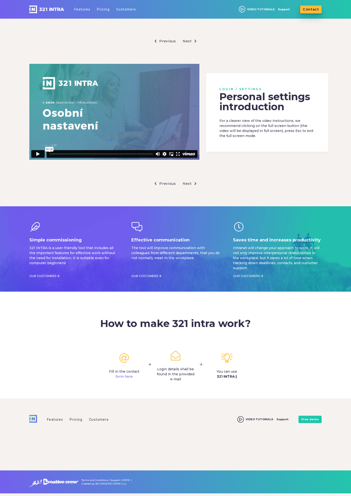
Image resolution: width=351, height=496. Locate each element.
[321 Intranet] (46, 9)
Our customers (42, 276)
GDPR (126, 480)
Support (284, 9)
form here (124, 376)
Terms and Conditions (95, 480)
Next (188, 41)
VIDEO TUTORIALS (261, 9)
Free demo (310, 419)
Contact (311, 9)
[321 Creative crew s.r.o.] (53, 482)
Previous (167, 41)
